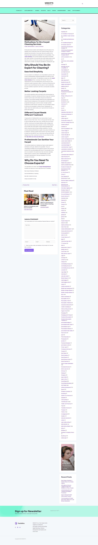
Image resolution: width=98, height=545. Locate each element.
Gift (62, 218)
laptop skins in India (65, 247)
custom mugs (64, 136)
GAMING (63, 212)
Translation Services (65, 407)
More (62, 294)
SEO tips (63, 371)
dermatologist (64, 160)
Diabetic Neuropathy (65, 162)
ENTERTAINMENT (65, 192)
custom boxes (64, 132)
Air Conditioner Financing (66, 33)
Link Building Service (65, 265)
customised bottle (65, 143)
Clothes (62, 116)
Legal (62, 255)
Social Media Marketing (66, 383)
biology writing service (66, 95)
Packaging (63, 313)
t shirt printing (64, 399)
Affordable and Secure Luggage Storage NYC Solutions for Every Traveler (67, 487)
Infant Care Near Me (65, 241)
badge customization (65, 84)
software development (66, 387)
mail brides (63, 274)
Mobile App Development (66, 288)
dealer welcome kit (65, 158)
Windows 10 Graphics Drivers (67, 432)
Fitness (62, 208)
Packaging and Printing (66, 315)
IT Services (63, 243)
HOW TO (63, 235)
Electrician (63, 182)
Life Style (63, 257)
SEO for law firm (64, 368)
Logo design (63, 272)
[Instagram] (15, 527)
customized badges (65, 145)
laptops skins (64, 249)
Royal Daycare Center (66, 359)
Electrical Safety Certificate (67, 180)
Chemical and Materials (66, 114)
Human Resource (65, 237)
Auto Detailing (64, 69)
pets (62, 334)
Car (62, 108)
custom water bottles (65, 140)
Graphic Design (64, 220)
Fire (62, 206)
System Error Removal (66, 395)
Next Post (55, 184)
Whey (62, 428)
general (62, 216)
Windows (63, 430)
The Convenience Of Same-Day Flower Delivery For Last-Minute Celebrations (67, 500)
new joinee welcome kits (66, 304)
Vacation (63, 416)
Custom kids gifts (64, 134)
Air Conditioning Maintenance (67, 39)
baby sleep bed (64, 80)
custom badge (64, 130)
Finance (63, 204)
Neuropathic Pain (65, 298)
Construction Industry (66, 120)
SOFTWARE (63, 385)
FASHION (54, 10)
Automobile (63, 74)
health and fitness (65, 224)
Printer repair (64, 347)
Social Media (64, 381)
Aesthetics (63, 31)
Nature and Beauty (65, 296)
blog (62, 97)
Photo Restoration (65, 336)
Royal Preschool (64, 361)
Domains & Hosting (65, 166)
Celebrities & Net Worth (66, 112)
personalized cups (65, 326)
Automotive (63, 76)
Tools (62, 405)
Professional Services (66, 349)
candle (62, 106)
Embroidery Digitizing (65, 188)
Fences (62, 202)
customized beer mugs (66, 147)
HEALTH (48, 10)
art (61, 59)
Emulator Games (64, 190)
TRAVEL (69, 10)
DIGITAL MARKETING (29, 10)
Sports (62, 389)
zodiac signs (63, 437)
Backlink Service (64, 82)
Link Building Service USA (66, 267)
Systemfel (63, 397)
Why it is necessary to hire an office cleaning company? (46, 204)
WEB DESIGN (64, 424)
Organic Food (64, 310)
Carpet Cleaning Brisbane (45, 166)
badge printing (64, 86)
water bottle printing (65, 422)
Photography (64, 338)
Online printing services (66, 308)
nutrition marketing (65, 306)
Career (62, 110)
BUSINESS (37, 10)
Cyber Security (64, 156)
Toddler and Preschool (66, 403)
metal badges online (65, 282)
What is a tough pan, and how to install (31, 207)
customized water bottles (66, 154)
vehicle (62, 420)
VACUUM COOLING (65, 418)
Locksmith (63, 270)
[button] (82, 3)
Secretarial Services (65, 366)
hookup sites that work (66, 231)
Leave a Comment (39, 46)
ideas (62, 239)
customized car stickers (66, 149)
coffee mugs (64, 118)
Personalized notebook (66, 328)
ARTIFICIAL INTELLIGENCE (67, 61)
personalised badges (65, 322)
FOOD (62, 210)
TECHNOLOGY (19, 10)
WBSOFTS (49, 3)
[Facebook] (17, 527)
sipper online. (64, 379)
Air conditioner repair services (67, 35)
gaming (62, 214)
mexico (62, 284)
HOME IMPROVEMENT (62, 10)
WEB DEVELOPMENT (66, 426)
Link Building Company (66, 263)
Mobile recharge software (66, 290)
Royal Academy (64, 355)
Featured (63, 200)
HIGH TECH (64, 227)
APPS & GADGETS (65, 57)
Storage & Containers (65, 391)
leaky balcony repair (65, 253)
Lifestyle (63, 261)
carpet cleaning (28, 56)
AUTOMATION (64, 72)
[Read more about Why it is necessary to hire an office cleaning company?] (47, 197)
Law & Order (64, 251)
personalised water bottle (66, 324)
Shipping (63, 373)
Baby (62, 78)
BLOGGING (63, 100)
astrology (63, 64)
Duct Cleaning (64, 176)
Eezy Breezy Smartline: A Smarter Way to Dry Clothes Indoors (67, 482)
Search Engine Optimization (67, 363)
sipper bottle (64, 377)
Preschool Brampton (65, 343)
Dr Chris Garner (64, 172)
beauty (62, 88)
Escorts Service (64, 196)
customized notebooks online (67, 151)
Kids (62, 245)
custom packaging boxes (66, 138)
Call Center (63, 104)
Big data (63, 93)
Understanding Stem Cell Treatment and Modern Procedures (66, 491)
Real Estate (63, 353)
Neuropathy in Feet (65, 300)
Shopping (63, 375)
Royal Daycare (64, 357)
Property (63, 351)
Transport (63, 409)
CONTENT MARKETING (66, 122)
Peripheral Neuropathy (66, 317)
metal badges (64, 280)
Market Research (65, 278)
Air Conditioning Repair (66, 42)
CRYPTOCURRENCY (76, 10)
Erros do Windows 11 (65, 194)
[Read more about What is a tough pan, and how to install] (31, 199)
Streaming (63, 393)
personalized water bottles (67, 330)
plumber (63, 341)
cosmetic (63, 126)
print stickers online (65, 345)
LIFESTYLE (63, 259)
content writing (64, 124)
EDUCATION (43, 10)
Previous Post (25, 184)
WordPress (63, 435)
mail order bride (64, 276)
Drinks (62, 174)
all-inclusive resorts (65, 44)
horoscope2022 (64, 233)
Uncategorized (64, 414)
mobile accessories (65, 286)
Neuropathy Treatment (66, 302)
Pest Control (64, 332)
